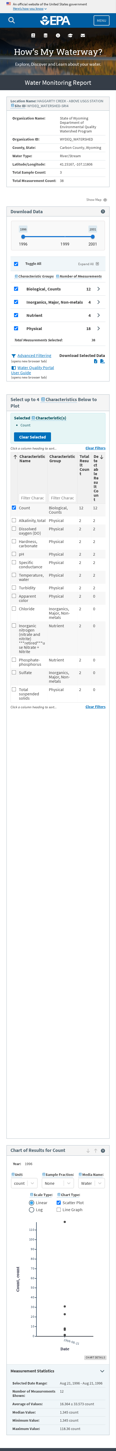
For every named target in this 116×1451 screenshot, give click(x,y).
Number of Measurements (81, 276)
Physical (34, 328)
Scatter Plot (73, 1202)
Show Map (93, 199)
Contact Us (82, 35)
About (58, 35)
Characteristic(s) (51, 417)
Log (39, 1209)
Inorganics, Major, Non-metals (54, 302)
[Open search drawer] (11, 20)
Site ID (20, 105)
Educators (70, 35)
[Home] (55, 20)
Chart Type (70, 1194)
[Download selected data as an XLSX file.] (95, 361)
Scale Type (43, 1194)
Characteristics (61, 399)
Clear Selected (32, 437)
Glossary (33, 35)
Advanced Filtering (34, 355)
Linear (41, 1202)
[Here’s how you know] (58, 6)
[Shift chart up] (95, 1151)
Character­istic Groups (36, 276)
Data (45, 35)
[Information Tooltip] (102, 212)
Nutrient (34, 315)
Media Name (92, 1174)
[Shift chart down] (88, 1151)
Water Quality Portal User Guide (32, 370)
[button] (58, 288)
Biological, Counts (43, 288)
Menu (101, 20)
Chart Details (95, 1357)
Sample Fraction (59, 1174)
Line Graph (73, 1209)
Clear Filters (95, 448)
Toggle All (33, 263)
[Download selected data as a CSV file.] (102, 361)
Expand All (86, 264)
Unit (18, 1174)
